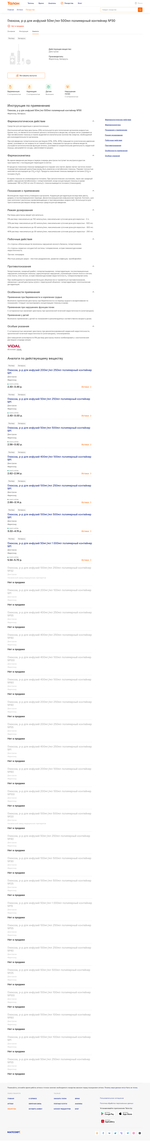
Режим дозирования (114, 135)
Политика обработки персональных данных (116, 1103)
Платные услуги (60, 1104)
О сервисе (33, 1098)
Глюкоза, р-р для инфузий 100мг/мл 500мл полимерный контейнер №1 (49, 516)
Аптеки (85, 386)
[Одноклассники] (97, 1133)
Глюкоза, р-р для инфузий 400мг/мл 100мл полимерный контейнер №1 (49, 458)
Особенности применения (116, 150)
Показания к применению (116, 130)
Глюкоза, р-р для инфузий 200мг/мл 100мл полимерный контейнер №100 (49, 792)
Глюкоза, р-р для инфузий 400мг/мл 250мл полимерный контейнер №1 (50, 748)
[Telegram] (127, 1133)
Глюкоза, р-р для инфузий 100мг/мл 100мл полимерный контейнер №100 (49, 994)
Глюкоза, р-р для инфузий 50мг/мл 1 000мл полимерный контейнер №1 (50, 544)
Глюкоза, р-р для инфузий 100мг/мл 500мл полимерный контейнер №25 (49, 882)
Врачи (77, 1098)
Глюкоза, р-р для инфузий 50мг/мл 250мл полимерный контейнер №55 (49, 1060)
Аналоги (35, 31)
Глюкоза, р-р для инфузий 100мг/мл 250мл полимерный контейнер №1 (49, 487)
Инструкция (23, 31)
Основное (11, 31)
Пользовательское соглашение (112, 1098)
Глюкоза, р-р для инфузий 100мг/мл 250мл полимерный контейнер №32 (49, 569)
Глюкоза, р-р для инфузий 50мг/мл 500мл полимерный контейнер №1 (49, 429)
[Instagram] (133, 1133)
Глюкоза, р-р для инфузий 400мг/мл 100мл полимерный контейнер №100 (49, 658)
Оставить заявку (35, 1109)
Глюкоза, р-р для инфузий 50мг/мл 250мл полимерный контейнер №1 (49, 400)
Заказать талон (60, 1098)
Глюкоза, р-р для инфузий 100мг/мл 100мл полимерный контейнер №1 (49, 1038)
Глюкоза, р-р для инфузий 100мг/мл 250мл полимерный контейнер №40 (49, 949)
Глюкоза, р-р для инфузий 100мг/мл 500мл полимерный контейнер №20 (49, 815)
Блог (77, 1109)
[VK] (109, 1133)
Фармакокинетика (113, 125)
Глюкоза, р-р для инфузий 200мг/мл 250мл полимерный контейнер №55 (50, 725)
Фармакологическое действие (118, 119)
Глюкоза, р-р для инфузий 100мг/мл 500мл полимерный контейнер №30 (49, 859)
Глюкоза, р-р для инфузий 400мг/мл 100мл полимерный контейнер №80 (49, 681)
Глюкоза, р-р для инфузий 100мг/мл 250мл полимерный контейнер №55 (49, 926)
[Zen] (139, 1133)
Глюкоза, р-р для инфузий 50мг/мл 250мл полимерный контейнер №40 (49, 837)
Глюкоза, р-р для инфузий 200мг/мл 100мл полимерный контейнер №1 (49, 591)
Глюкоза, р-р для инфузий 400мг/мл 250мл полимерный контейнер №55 (50, 614)
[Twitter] (115, 1133)
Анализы (78, 1104)
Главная (11, 1098)
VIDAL (19, 349)
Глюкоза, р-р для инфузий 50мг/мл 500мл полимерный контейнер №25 (49, 971)
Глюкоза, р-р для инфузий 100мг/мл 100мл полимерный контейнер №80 (49, 1016)
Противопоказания (113, 145)
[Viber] (121, 1133)
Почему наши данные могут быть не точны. (121, 1088)
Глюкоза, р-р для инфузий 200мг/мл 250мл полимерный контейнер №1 (50, 371)
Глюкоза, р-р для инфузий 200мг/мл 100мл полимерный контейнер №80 (49, 770)
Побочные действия (113, 140)
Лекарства (12, 1109)
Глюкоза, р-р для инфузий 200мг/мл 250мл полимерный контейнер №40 (50, 703)
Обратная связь (35, 1104)
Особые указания (112, 156)
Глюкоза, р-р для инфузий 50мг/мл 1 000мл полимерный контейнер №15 (50, 904)
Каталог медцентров (62, 1109)
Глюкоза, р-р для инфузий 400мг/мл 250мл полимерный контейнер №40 (50, 636)
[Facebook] (103, 1133)
